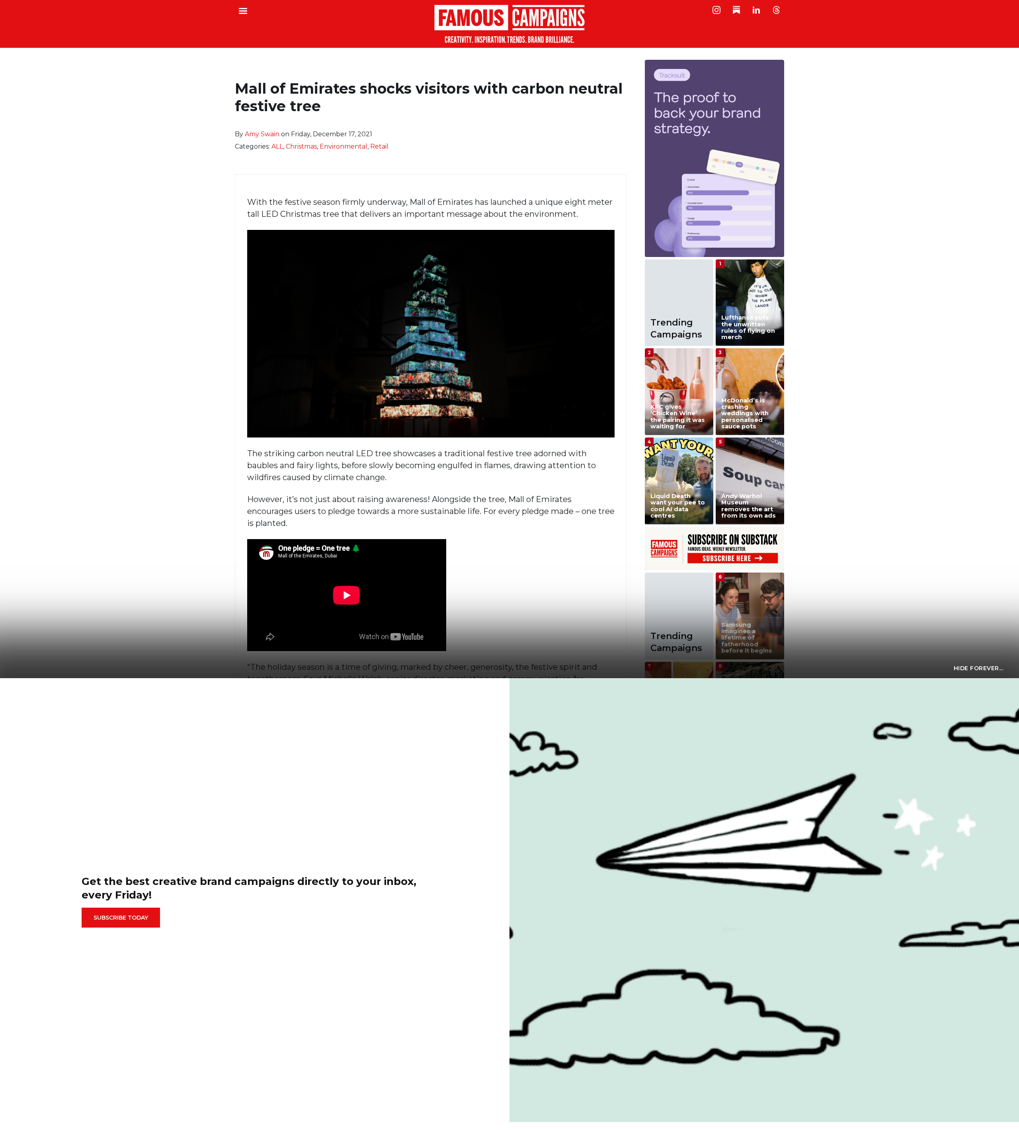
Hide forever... (978, 668)
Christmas (301, 146)
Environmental (343, 146)
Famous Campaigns (509, 24)
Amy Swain (262, 134)
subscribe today (121, 917)
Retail (379, 146)
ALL (277, 146)
